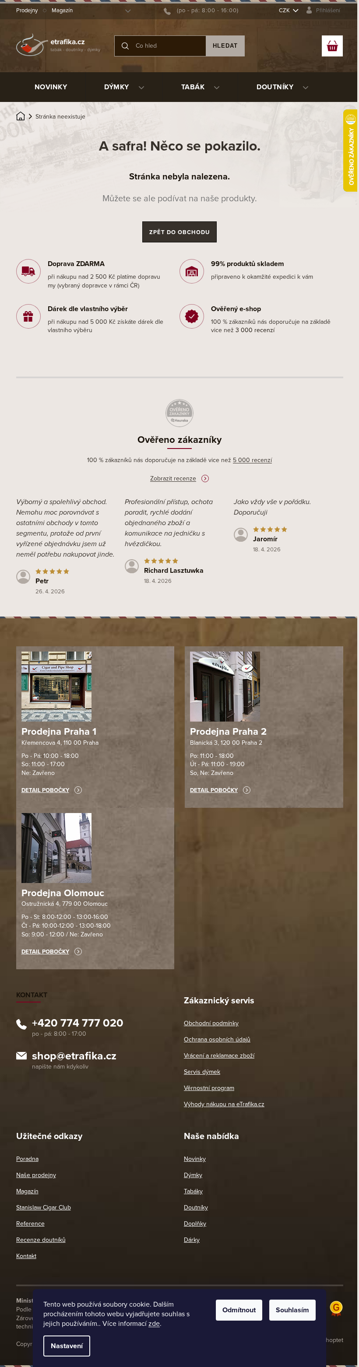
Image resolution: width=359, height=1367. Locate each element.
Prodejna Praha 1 (58, 731)
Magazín (62, 10)
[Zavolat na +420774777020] (201, 10)
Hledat (225, 45)
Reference (30, 1223)
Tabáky (193, 1191)
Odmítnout (239, 1310)
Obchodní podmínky (211, 1023)
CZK (285, 10)
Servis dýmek (202, 1072)
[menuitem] (51, 87)
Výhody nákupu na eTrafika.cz (224, 1104)
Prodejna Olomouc (62, 893)
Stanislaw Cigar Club (43, 1207)
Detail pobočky (45, 790)
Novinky (195, 1159)
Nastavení (67, 1346)
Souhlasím (292, 1310)
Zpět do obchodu (179, 232)
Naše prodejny (36, 1175)
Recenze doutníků (41, 1240)
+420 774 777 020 (77, 1024)
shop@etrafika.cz (74, 1057)
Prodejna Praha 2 (228, 731)
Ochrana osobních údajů (217, 1039)
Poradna (27, 1159)
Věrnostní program (209, 1088)
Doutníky (196, 1207)
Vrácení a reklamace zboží (219, 1055)
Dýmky (193, 1175)
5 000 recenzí (252, 460)
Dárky (192, 1240)
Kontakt (26, 1256)
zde (154, 1323)
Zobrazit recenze (173, 478)
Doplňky (195, 1223)
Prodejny (27, 10)
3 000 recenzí (255, 330)
